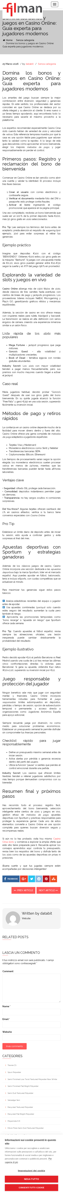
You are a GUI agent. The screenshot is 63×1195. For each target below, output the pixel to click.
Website (7, 1032)
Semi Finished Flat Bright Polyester (23, 1086)
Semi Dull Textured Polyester (20, 1093)
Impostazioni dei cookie (31, 1170)
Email (6, 1019)
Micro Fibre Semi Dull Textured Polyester (26, 1128)
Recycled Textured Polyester (20, 1107)
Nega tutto (31, 1179)
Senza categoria (25, 40)
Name (6, 1006)
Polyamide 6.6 (14, 1121)
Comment (7, 971)
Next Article (47, 890)
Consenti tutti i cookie (31, 1188)
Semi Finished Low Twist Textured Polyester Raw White (32, 1079)
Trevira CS (12, 1065)
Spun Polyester (14, 1072)
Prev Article (25, 890)
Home (9, 40)
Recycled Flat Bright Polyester (21, 1114)
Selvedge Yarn (14, 1100)
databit (30, 64)
